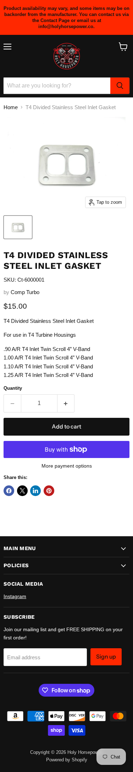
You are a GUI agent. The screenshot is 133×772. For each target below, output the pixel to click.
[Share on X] (22, 490)
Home (11, 107)
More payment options (66, 466)
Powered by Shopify (66, 759)
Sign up (106, 656)
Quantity (13, 388)
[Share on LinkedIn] (35, 490)
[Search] (119, 86)
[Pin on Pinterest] (49, 490)
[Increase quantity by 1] (66, 403)
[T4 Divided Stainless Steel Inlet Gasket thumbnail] (18, 227)
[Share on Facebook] (9, 490)
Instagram (15, 596)
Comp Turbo (25, 292)
